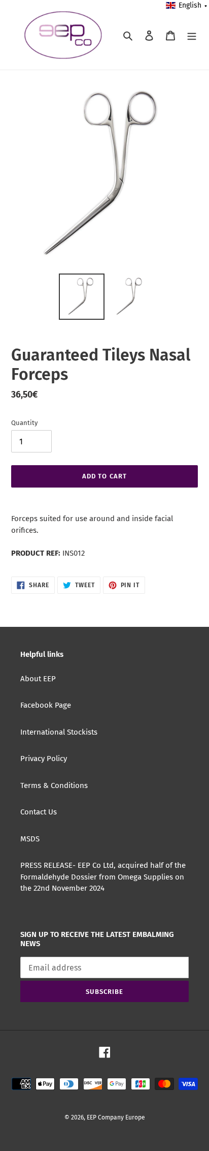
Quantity (24, 423)
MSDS (30, 838)
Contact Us (38, 811)
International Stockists (58, 732)
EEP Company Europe (116, 1117)
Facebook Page (45, 705)
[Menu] (191, 35)
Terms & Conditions (54, 785)
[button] (187, 5)
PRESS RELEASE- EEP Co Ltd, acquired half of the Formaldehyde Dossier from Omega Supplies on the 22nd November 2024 (103, 877)
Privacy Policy (43, 758)
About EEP (38, 678)
